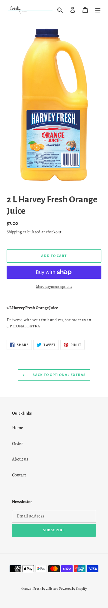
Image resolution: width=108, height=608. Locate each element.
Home (17, 428)
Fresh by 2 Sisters (45, 588)
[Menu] (98, 9)
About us (20, 459)
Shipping (14, 232)
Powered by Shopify (73, 588)
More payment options (54, 286)
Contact (19, 475)
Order (17, 443)
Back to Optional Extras (59, 375)
